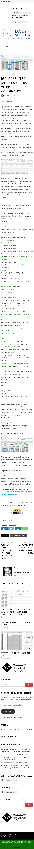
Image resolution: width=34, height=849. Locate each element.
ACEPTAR (17, 847)
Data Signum (16, 835)
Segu (8, 95)
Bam (10, 837)
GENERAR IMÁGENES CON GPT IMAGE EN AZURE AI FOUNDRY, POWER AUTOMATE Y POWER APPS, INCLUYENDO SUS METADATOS (16, 765)
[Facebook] (4, 528)
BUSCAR (24, 535)
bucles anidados (15, 535)
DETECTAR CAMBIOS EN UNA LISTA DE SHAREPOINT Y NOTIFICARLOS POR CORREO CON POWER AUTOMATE (16, 757)
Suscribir (8, 711)
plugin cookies (29, 847)
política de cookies (17, 845)
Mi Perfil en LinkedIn (8, 737)
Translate (27, 15)
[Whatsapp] (24, 528)
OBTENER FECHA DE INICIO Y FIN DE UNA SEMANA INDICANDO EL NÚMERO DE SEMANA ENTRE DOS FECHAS (16, 612)
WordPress (4, 837)
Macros (3, 75)
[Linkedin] (18, 528)
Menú (6, 47)
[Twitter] (11, 528)
